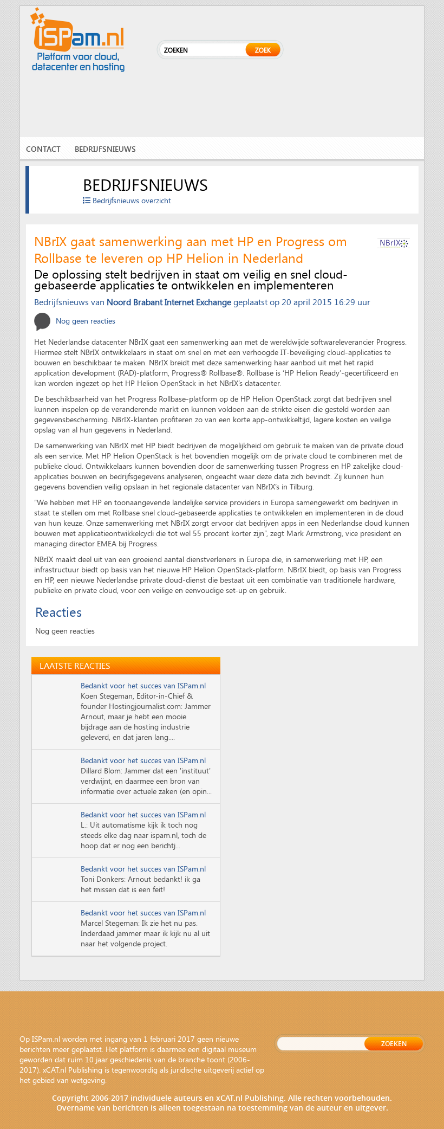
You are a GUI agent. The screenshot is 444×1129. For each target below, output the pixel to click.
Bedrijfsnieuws (105, 149)
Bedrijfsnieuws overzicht (130, 200)
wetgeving (88, 1080)
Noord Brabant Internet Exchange (169, 301)
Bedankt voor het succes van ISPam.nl (143, 685)
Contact (43, 149)
